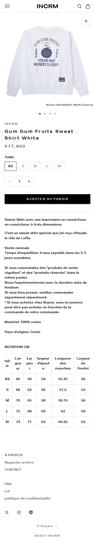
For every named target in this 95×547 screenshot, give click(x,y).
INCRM (11, 124)
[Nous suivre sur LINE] (31, 512)
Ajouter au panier (48, 199)
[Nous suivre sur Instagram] (19, 512)
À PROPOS (14, 455)
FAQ (8, 484)
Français (45, 526)
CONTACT (13, 469)
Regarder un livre (19, 462)
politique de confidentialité (27, 498)
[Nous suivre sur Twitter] (7, 512)
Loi (7, 491)
